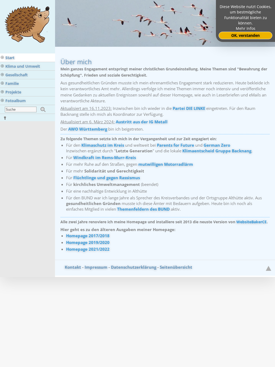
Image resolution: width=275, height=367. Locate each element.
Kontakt (73, 267)
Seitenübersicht (176, 267)
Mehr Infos (245, 28)
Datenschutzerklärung (133, 267)
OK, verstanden (245, 35)
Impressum (96, 267)
